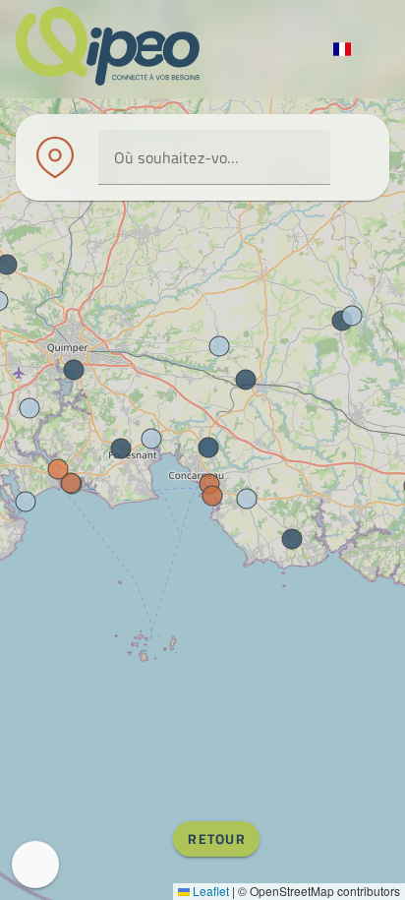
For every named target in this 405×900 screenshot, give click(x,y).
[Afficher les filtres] (353, 157)
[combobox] (214, 157)
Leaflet (209, 890)
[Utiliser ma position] (271, 157)
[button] (306, 157)
